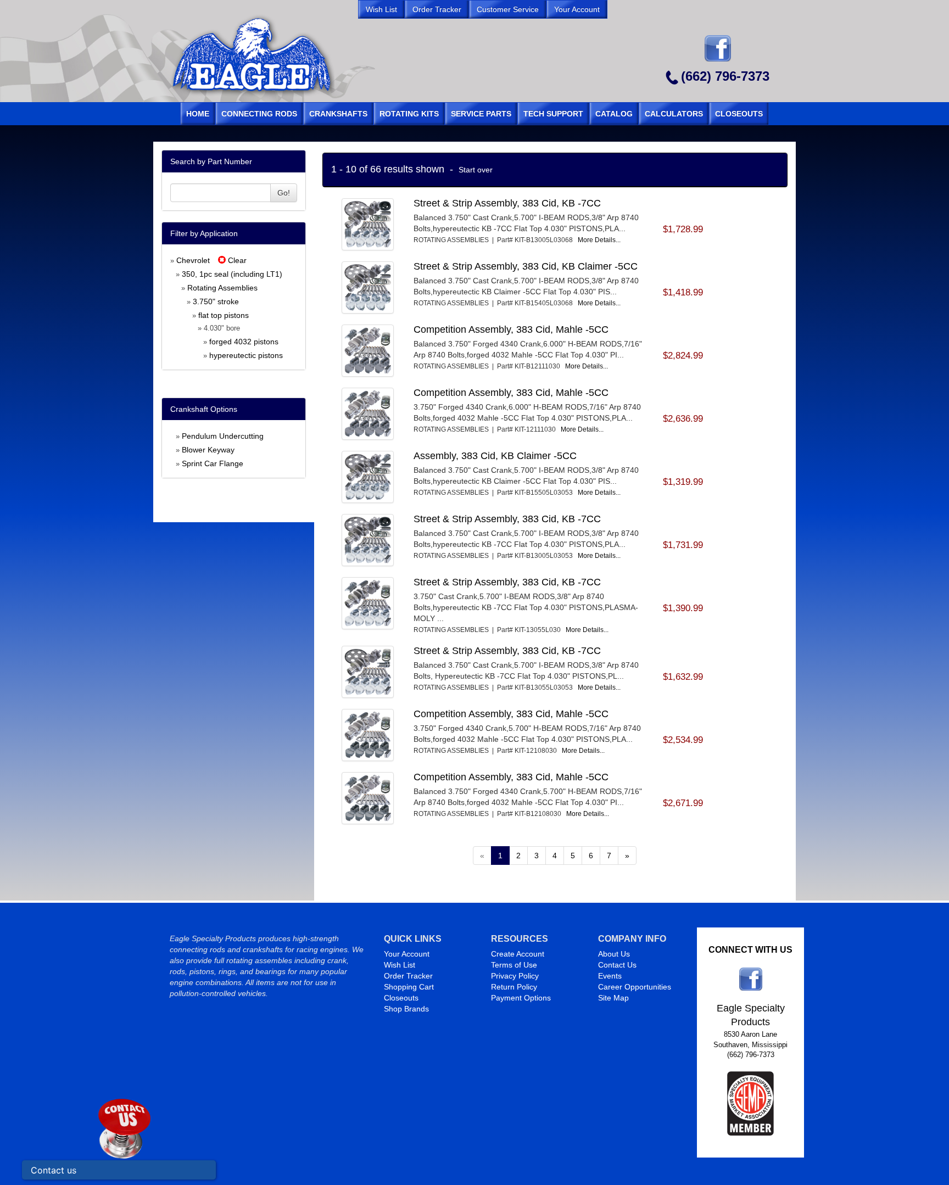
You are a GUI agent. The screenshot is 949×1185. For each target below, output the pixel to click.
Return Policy (514, 986)
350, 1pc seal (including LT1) (232, 274)
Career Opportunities (634, 986)
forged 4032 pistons (243, 341)
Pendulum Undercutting (223, 436)
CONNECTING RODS (259, 113)
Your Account (406, 953)
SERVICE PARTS (481, 113)
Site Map (613, 997)
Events (610, 975)
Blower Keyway (208, 449)
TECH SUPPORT (553, 113)
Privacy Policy (515, 975)
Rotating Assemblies (222, 287)
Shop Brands (406, 1008)
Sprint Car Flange (212, 463)
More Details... (599, 240)
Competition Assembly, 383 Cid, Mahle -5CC (511, 329)
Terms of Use (514, 964)
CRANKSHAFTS (338, 113)
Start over (476, 169)
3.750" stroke (216, 301)
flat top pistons (223, 315)
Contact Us (617, 964)
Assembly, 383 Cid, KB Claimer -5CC (495, 455)
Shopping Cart (409, 986)
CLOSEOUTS (739, 113)
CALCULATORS (674, 113)
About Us (614, 953)
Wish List (399, 964)
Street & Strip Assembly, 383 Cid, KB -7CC (507, 203)
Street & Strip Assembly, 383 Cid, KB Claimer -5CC (526, 266)
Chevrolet (193, 260)
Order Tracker (408, 975)
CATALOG (614, 113)
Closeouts (401, 997)
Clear (236, 260)
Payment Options (521, 997)
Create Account (517, 953)
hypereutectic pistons (246, 355)
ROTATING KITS (409, 113)
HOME (197, 113)
